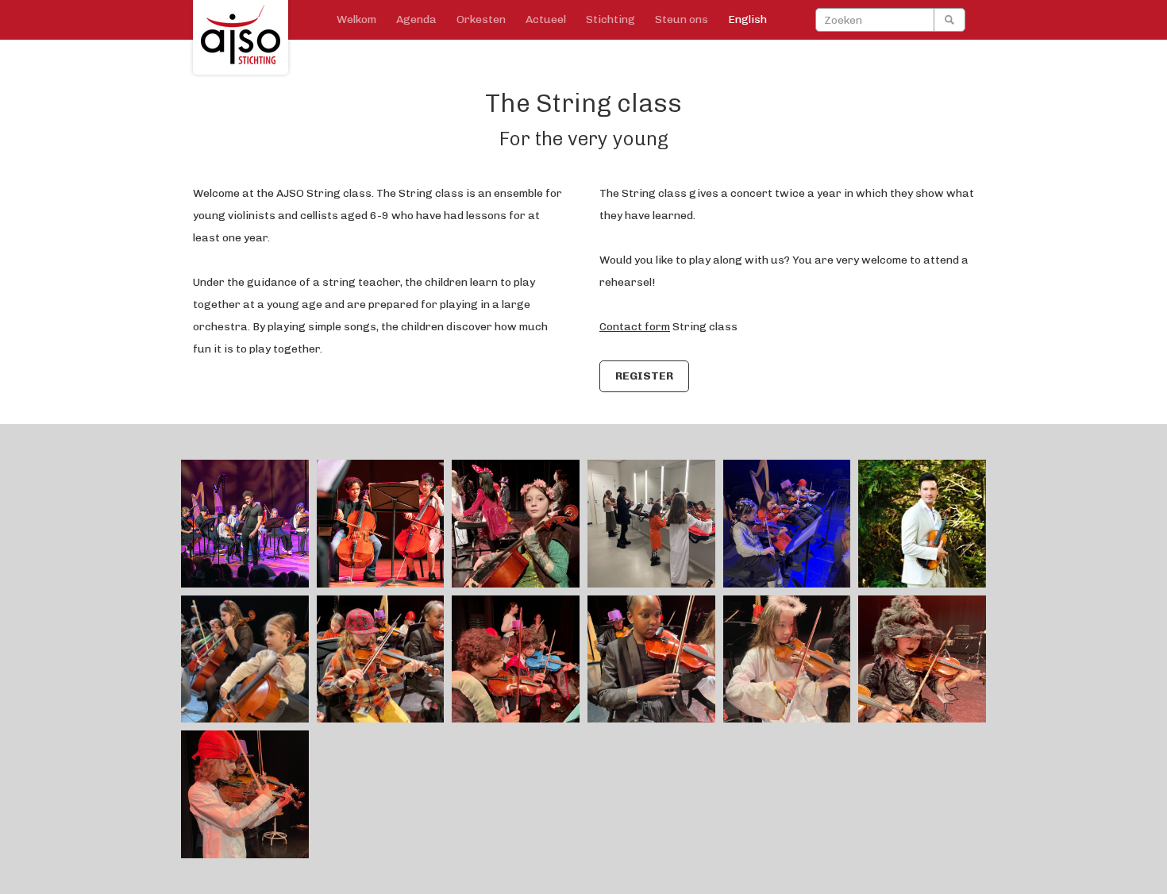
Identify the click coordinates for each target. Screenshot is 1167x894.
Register (644, 376)
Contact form (634, 326)
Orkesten (481, 19)
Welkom (356, 19)
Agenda (416, 19)
